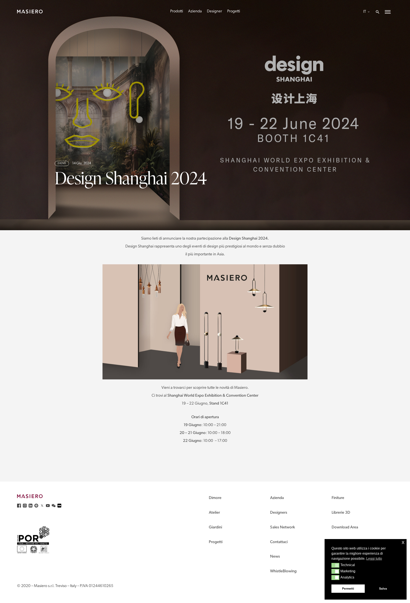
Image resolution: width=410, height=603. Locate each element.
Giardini (215, 527)
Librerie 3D (341, 513)
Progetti (233, 11)
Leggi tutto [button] (374, 558)
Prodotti (176, 11)
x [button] (403, 542)
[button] (335, 565)
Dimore (215, 498)
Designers (278, 513)
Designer (214, 11)
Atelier (214, 513)
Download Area (345, 527)
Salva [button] (383, 588)
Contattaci (279, 542)
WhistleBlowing (283, 571)
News (275, 557)
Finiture (338, 498)
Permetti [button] (348, 588)
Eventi (62, 163)
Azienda (195, 11)
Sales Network (282, 527)
